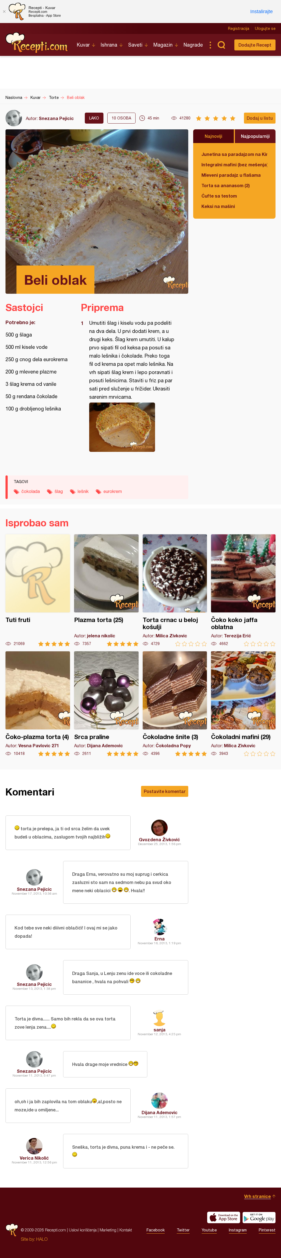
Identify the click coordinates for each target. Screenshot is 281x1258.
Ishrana (109, 45)
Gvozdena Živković (159, 839)
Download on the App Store (223, 1217)
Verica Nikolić (34, 1157)
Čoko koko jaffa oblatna (243, 590)
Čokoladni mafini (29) (243, 703)
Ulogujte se (265, 28)
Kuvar (83, 45)
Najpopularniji (255, 136)
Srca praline (106, 703)
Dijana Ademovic (160, 1112)
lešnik (83, 491)
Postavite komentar (165, 791)
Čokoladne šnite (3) (175, 703)
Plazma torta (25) (106, 590)
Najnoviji (213, 136)
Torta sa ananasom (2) (225, 185)
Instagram (238, 1230)
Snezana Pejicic (56, 118)
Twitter (183, 1230)
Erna (159, 938)
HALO (41, 1239)
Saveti (135, 45)
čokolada (30, 491)
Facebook (156, 1230)
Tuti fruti (37, 590)
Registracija (238, 28)
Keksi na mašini (218, 206)
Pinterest (267, 1230)
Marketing (108, 1230)
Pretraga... (221, 45)
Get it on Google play (259, 1217)
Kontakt (125, 1230)
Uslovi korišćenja (83, 1230)
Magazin (163, 45)
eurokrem (112, 491)
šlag (59, 491)
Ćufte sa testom (219, 195)
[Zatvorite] (4, 11)
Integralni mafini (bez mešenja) (234, 164)
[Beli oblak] (132, 427)
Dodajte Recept (254, 44)
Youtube (209, 1230)
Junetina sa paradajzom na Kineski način (234, 154)
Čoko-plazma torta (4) (37, 703)
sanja (159, 1029)
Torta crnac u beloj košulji (175, 590)
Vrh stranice (257, 1196)
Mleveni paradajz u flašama (231, 175)
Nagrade (193, 45)
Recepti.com (37, 42)
